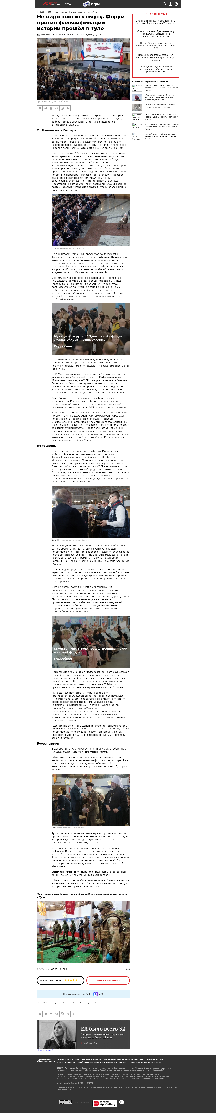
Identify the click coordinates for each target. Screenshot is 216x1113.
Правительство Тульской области (52, 101)
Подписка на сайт (154, 1059)
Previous (43, 929)
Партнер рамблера (82, 1102)
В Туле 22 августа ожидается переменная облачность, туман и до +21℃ (155, 45)
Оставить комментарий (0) (108, 980)
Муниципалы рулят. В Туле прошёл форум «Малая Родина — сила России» (88, 338)
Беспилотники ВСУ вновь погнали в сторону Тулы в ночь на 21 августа (155, 22)
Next (124, 929)
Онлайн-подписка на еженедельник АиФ (123, 1059)
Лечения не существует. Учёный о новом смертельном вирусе (160, 106)
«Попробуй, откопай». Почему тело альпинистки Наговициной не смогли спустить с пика (161, 97)
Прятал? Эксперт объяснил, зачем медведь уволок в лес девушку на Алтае (160, 136)
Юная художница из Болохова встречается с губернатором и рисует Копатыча (155, 69)
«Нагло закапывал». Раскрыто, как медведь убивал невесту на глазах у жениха (161, 116)
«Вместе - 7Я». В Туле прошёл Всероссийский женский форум (90, 650)
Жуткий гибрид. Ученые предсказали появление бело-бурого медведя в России (162, 126)
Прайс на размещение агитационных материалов (102, 1062)
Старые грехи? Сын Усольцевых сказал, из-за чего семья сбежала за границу (161, 87)
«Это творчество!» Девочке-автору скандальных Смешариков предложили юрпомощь (155, 34)
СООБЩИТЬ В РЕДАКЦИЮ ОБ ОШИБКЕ (145, 1062)
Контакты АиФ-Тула (66, 1062)
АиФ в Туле (44, 969)
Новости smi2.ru (46, 1050)
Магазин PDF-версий (91, 1059)
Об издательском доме (68, 1059)
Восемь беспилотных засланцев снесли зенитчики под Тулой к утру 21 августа (155, 57)
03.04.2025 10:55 (44, 12)
